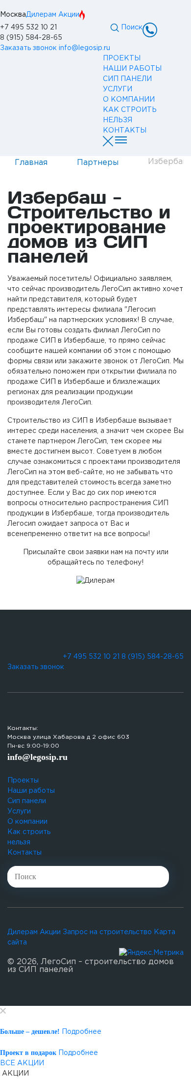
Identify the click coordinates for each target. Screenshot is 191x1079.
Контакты (24, 853)
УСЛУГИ (117, 89)
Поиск (131, 27)
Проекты (23, 780)
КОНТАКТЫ (124, 131)
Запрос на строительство (107, 932)
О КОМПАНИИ (129, 100)
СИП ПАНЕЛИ (127, 79)
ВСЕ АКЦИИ (22, 1063)
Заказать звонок (28, 48)
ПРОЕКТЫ (122, 58)
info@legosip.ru (84, 48)
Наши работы (31, 791)
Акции (68, 15)
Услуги (19, 811)
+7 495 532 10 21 (28, 27)
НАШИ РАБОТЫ (132, 69)
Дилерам (41, 15)
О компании (27, 822)
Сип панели (26, 801)
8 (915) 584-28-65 (31, 38)
